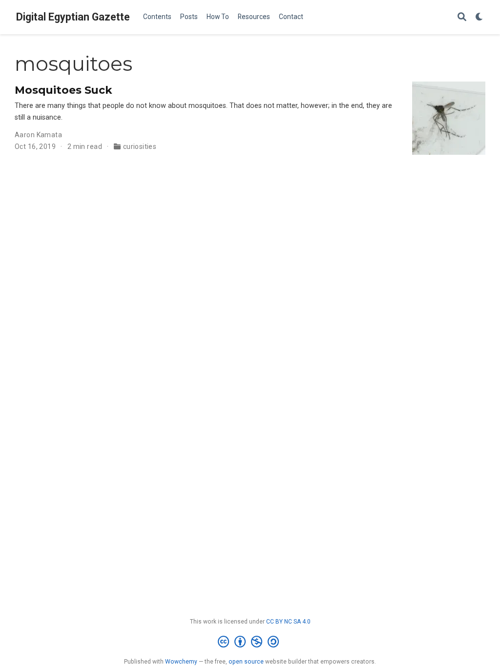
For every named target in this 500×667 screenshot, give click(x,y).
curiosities (140, 146)
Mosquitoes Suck (63, 89)
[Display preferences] (479, 17)
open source (246, 661)
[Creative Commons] (250, 642)
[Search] (462, 17)
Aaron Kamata (38, 135)
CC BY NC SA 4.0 (288, 621)
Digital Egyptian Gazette (73, 17)
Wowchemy (181, 661)
